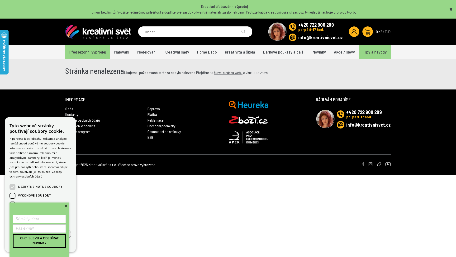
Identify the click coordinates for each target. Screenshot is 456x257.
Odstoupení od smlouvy (164, 131)
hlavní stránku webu (228, 72)
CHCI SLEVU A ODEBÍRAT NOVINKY (39, 241)
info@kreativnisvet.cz (320, 37)
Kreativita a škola (240, 51)
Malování (121, 51)
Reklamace (155, 120)
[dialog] (40, 184)
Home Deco (207, 51)
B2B (150, 137)
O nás (69, 108)
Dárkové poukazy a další (283, 51)
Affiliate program (77, 131)
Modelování (147, 51)
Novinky (319, 51)
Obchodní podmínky (161, 126)
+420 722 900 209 (316, 25)
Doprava (153, 108)
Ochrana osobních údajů (82, 120)
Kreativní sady (177, 51)
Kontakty (71, 114)
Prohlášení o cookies (80, 126)
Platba (152, 114)
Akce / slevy (344, 51)
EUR (388, 31)
